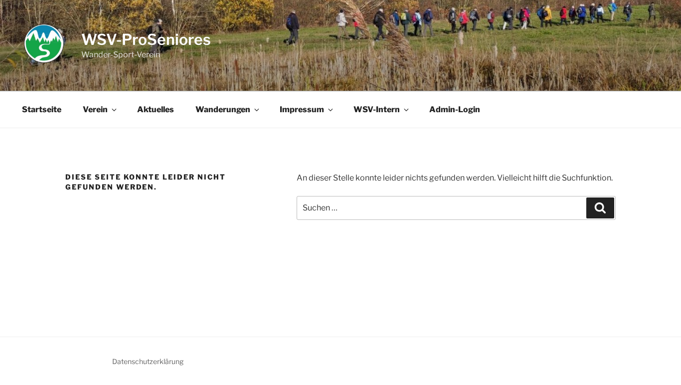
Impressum (302, 109)
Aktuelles (155, 109)
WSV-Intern (376, 109)
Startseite (41, 109)
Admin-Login (454, 109)
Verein (95, 109)
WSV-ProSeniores (146, 39)
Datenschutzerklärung (147, 361)
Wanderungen (222, 109)
